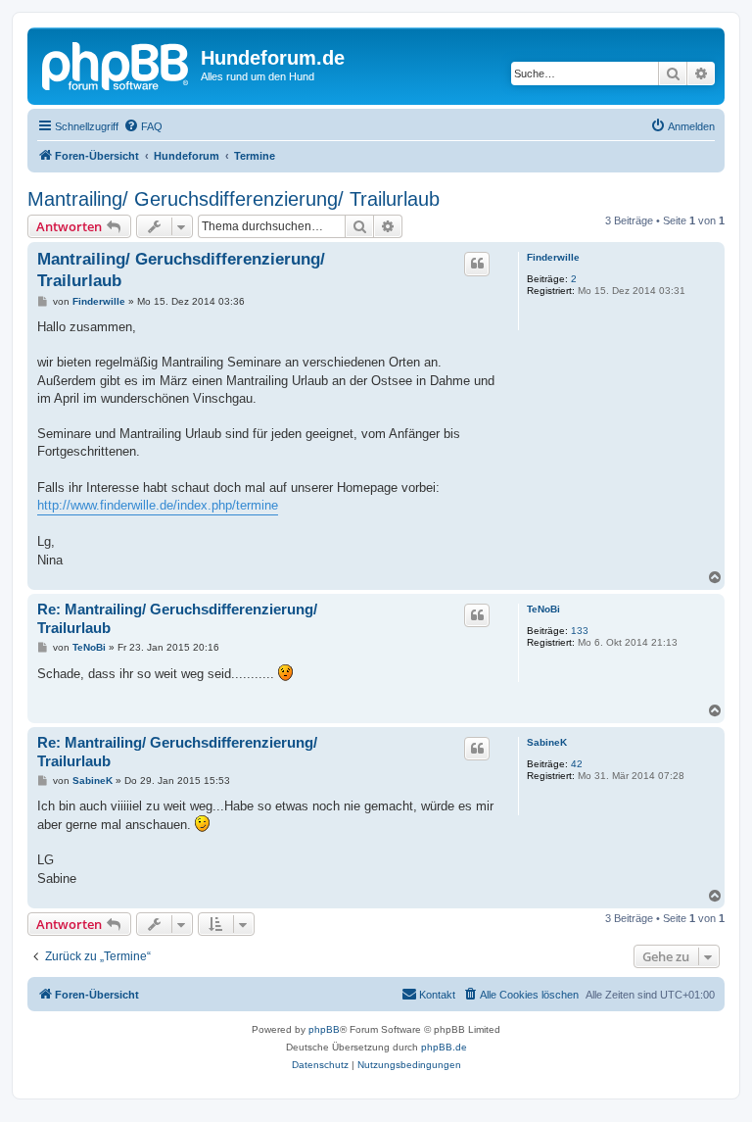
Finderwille (553, 257)
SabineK (547, 742)
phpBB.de (444, 1047)
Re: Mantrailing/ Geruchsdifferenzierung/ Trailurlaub (177, 618)
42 (577, 763)
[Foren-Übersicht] (116, 63)
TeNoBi (543, 609)
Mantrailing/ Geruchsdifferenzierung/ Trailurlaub (233, 199)
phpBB (324, 1029)
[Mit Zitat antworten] (477, 263)
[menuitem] (143, 126)
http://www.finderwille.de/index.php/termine (157, 505)
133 (579, 630)
